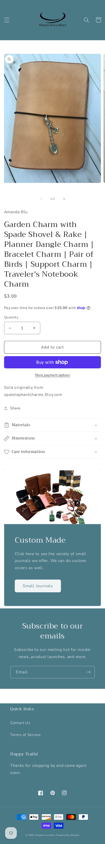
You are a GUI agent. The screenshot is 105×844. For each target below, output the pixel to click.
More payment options (52, 375)
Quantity (11, 317)
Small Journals (38, 586)
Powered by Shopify (68, 835)
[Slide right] (64, 199)
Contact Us (20, 722)
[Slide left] (41, 199)
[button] (6, 20)
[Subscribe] (89, 672)
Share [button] (15, 408)
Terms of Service (25, 734)
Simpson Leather (45, 835)
